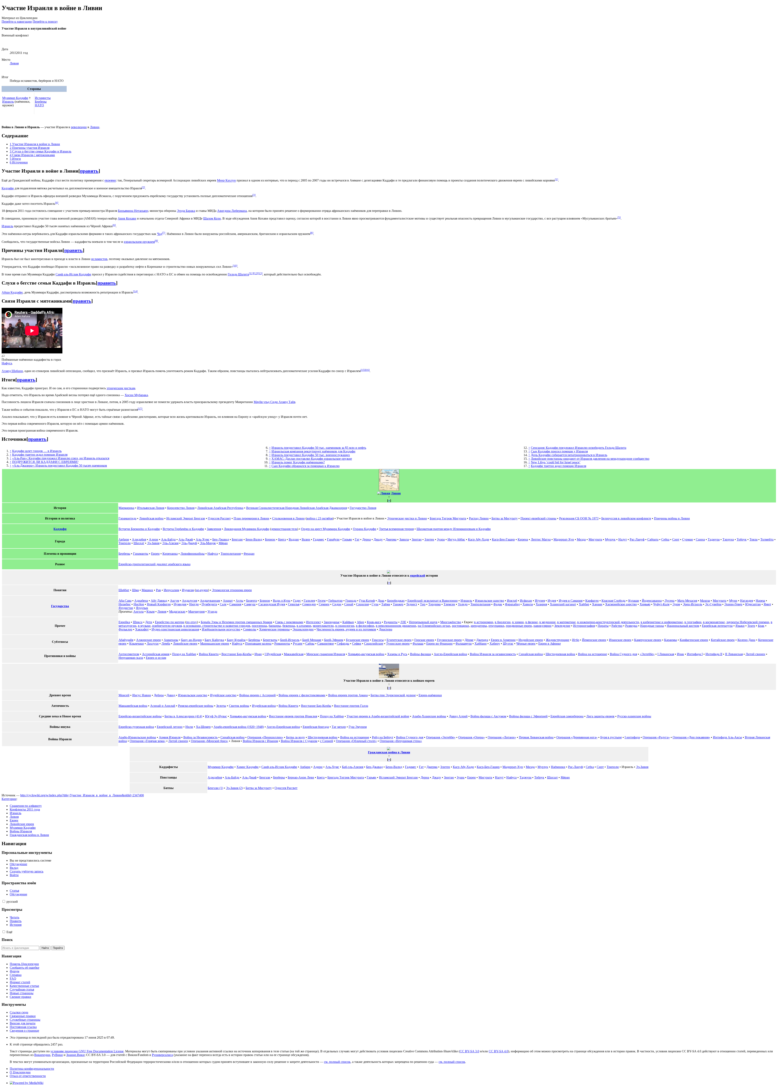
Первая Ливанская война (536, 737)
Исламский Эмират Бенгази (185, 518)
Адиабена (141, 600)
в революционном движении (396, 625)
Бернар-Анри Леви (301, 777)
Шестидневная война (560, 654)
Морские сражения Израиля (325, 654)
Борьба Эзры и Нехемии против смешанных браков (236, 622)
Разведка (631, 625)
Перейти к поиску (45, 21)
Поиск (7, 940)
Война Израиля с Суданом (299, 741)
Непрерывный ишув (423, 622)
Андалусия (189, 600)
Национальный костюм (683, 625)
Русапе (297, 643)
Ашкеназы (171, 640)
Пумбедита (209, 604)
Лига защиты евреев (600, 716)
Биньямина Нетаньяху (133, 210)
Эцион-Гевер (733, 604)
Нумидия (180, 604)
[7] (163, 232)
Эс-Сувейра (713, 604)
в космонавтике (714, 622)
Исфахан (526, 600)
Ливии (94, 127)
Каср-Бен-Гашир (503, 539)
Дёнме (469, 640)
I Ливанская (665, 654)
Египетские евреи (399, 640)
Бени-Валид (254, 539)
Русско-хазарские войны (634, 716)
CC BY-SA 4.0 (498, 1051)
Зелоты (221, 705)
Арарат (228, 600)
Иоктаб (512, 600)
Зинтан (417, 539)
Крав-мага (374, 622)
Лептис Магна (541, 539)
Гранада (350, 600)
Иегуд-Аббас (456, 539)
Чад (159, 234)
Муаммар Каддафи (15, 98)
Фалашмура (463, 643)
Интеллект (313, 622)
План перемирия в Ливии (251, 518)
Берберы (41, 101)
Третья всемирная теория (396, 529)
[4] (56, 202)
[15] (363, 369)
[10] (235, 265)
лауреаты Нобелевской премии (747, 622)
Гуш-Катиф (367, 600)
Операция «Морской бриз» (209, 741)
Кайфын (348, 622)
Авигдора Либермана (232, 210)
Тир (422, 604)
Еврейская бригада (316, 727)
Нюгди (194, 604)
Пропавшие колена (258, 643)
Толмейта (767, 539)
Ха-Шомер (203, 727)
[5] (619, 217)
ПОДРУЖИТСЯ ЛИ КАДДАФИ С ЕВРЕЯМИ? (45, 462)
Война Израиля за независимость (493, 654)
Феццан (249, 553)
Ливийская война (151, 518)
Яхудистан (126, 608)
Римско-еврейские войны (195, 705)
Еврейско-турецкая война (136, 727)
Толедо (463, 604)
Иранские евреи (620, 640)
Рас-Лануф (637, 539)
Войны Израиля (21, 831)
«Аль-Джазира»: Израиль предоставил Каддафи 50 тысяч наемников (59, 465)
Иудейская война (264, 705)
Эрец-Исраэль (692, 604)
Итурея (540, 600)
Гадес (297, 600)
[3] (253, 194)
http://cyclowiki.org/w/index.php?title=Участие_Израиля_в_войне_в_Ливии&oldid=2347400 (82, 795)
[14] (135, 291)
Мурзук (610, 539)
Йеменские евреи (594, 640)
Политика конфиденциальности (32, 1068)
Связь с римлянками (289, 622)
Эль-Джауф (189, 543)
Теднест (411, 604)
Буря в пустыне (611, 737)
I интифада (632, 737)
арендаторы (479, 625)
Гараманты (140, 553)
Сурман (687, 539)
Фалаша (418, 643)
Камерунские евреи (647, 640)
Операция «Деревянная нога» (576, 737)
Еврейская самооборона (567, 716)
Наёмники (558, 767)
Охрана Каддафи (364, 529)
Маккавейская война (133, 705)
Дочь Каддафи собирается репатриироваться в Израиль (569, 455)
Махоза (705, 600)
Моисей (124, 695)
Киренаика (170, 553)
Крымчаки (136, 643)
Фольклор (125, 629)
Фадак (497, 604)
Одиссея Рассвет (219, 518)
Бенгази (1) (215, 788)
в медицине (547, 622)
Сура (375, 604)
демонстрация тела (284, 529)
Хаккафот (142, 629)
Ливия (14, 63)
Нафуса (7, 363)
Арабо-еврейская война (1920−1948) (239, 727)
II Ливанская (734, 654)
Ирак (680, 654)
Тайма (385, 604)
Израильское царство (489, 600)
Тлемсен (449, 604)
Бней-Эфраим (333, 640)
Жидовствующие (557, 640)
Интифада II (713, 654)
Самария (235, 604)
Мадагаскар (177, 611)
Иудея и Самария (570, 600)
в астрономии (483, 622)
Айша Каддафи (12, 292)
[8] (311, 232)
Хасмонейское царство (621, 604)
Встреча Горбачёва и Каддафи (183, 529)
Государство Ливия (363, 508)
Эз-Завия (153, 543)
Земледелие (562, 625)
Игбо (575, 640)
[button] (3, 901)
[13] (260, 273)
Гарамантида (127, 518)
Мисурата (595, 539)
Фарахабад (512, 604)
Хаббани (480, 643)
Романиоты (282, 643)
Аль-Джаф (185, 539)
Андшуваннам (210, 600)
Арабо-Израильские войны (137, 737)
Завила (404, 539)
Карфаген (592, 600)
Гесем (322, 600)
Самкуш (249, 604)
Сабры (309, 643)
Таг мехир (339, 727)
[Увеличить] (3, 356)
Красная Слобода (613, 600)
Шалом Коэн (212, 218)
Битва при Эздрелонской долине (393, 695)
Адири (153, 539)
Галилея (309, 600)
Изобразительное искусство (221, 629)
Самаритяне (325, 643)
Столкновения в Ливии (288, 518)
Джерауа (482, 640)
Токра (753, 539)
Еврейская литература (717, 625)
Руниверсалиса (162, 1055)
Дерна (366, 539)
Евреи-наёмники (430, 695)
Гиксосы (378, 640)
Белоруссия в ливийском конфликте (626, 518)
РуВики (57, 1055)
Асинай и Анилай (162, 705)
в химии (518, 622)
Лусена (669, 600)
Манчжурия (196, 611)
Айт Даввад (159, 600)
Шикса (137, 622)
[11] (251, 273)
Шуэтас (508, 643)
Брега (282, 539)
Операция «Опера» (471, 737)
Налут (622, 539)
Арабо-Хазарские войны (429, 716)
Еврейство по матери (169, 622)
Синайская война (531, 654)
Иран (258, 654)
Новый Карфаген (159, 604)
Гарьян (347, 539)
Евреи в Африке (549, 643)
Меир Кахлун (226, 180)
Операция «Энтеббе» (440, 737)
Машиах (147, 590)
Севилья (293, 604)
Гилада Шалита (238, 274)
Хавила (528, 604)
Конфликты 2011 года (25, 809)
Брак (761, 625)
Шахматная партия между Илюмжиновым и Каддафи (454, 529)
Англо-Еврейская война (450, 654)
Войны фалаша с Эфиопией (528, 716)
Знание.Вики (75, 1055)
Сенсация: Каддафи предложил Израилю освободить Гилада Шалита (578, 447)
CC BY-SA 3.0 (469, 1051)
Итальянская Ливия (150, 508)
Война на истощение (592, 654)
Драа (381, 600)
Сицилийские (373, 643)
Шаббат (124, 590)
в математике (566, 622)
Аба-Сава (125, 600)
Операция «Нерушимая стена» (401, 741)
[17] (140, 408)
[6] (114, 225)
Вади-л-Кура (281, 600)
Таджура (714, 539)
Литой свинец (755, 654)
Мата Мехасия (687, 600)
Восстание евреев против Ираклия (293, 716)
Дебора (159, 695)
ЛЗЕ (403, 622)
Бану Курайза (236, 640)
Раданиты (391, 622)
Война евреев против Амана (348, 695)
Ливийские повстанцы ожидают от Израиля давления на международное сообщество (590, 458)
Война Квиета (209, 654)
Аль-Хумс (202, 539)
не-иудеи (202, 590)
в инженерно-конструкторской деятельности (608, 622)
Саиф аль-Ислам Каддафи (73, 274)
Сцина (700, 539)
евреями (110, 180)
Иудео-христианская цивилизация (175, 629)
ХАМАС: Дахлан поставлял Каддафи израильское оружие (311, 458)
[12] (255, 273)
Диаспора (385, 629)
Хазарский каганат (563, 604)
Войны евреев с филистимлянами (302, 695)
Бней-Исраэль (289, 640)
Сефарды (343, 643)
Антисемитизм (129, 654)
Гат (357, 539)
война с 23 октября (320, 518)
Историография (584, 625)
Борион (270, 539)
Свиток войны (239, 705)
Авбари (124, 539)
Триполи (125, 543)
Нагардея (746, 600)
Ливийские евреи (185, 643)
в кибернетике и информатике (662, 622)
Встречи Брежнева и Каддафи (139, 529)
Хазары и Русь (397, 654)
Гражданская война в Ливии (389, 752)
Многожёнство (450, 622)
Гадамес (318, 539)
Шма (135, 590)
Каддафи (8, 188)
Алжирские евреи (148, 640)
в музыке (144, 625)
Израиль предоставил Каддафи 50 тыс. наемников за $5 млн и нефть (318, 447)
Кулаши (633, 600)
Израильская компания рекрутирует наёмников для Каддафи (313, 451)
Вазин (306, 539)
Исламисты (43, 98)
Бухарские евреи (357, 640)
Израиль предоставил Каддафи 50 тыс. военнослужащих (310, 455)
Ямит (767, 604)
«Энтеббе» (647, 654)
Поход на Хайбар (184, 654)
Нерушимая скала (131, 657)
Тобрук (742, 539)
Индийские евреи (530, 640)
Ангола (138, 611)
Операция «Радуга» (656, 737)
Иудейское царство (223, 695)
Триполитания (231, 553)
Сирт (675, 539)
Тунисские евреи (398, 643)
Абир (360, 622)
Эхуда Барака (186, 210)
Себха (665, 539)
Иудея (552, 600)
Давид (171, 695)
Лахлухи (153, 643)
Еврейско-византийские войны (140, 716)
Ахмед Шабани (12, 371)
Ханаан (597, 604)
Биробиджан (396, 600)
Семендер (309, 604)
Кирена (523, 539)
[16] (367, 369)
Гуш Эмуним (358, 727)
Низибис (125, 604)
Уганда (212, 611)
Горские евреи (424, 640)
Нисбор (139, 604)
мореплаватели (323, 625)
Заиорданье (332, 622)
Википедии (42, 1055)
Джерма (391, 539)
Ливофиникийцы (193, 553)
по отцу (191, 622)
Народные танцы (652, 625)
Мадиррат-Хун (564, 539)
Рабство (616, 625)
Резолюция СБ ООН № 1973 (578, 518)
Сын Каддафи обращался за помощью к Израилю (305, 466)
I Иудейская (273, 654)
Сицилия (362, 604)
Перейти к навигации (17, 21)
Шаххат (139, 543)
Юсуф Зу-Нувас (216, 716)
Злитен (429, 539)
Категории (9, 799)
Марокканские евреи (214, 643)
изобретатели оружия (167, 625)
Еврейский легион (170, 727)
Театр (751, 625)
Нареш (760, 600)
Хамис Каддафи (247, 767)
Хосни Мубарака (136, 395)
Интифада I (695, 654)
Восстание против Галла (351, 705)
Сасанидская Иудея (271, 604)
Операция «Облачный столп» (356, 741)
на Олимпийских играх (434, 625)
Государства (60, 606)
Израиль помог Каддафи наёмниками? (298, 462)
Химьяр (645, 604)
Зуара (441, 539)
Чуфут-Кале (661, 604)
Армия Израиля (170, 737)
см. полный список (337, 1061)
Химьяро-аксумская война (366, 654)
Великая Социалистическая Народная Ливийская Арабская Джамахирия (296, 508)
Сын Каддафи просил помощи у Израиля (559, 451)
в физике (531, 622)
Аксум (174, 600)
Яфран (223, 543)
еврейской (417, 575)
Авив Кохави (127, 218)
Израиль (8, 101)
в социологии (344, 625)
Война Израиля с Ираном (260, 741)
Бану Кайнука (214, 640)
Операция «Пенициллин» (265, 737)
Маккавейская (294, 654)
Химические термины (274, 629)
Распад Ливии (479, 518)
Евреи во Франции (439, 643)
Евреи (155, 553)
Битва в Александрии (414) (183, 716)
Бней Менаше (311, 640)
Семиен (324, 604)
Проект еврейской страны (538, 518)
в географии (692, 622)
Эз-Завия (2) (234, 788)
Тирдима (434, 604)
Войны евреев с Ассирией (257, 695)
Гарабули (333, 539)
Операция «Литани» (502, 737)
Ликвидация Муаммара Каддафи (246, 529)
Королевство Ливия (180, 508)
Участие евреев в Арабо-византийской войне (378, 716)
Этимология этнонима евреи (232, 590)
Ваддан (294, 539)
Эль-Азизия (170, 543)
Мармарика (126, 508)
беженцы (288, 625)
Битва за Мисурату (505, 518)
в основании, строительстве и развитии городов (216, 625)
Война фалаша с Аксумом (488, 716)
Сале (223, 604)
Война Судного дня (623, 654)
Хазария (541, 604)
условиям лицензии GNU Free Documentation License (87, 1051)
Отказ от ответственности (28, 1076)
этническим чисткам (121, 388)
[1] (556, 179)
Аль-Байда (168, 539)
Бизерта (251, 600)
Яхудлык (142, 608)
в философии (365, 625)
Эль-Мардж (208, 543)
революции (79, 127)
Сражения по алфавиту (26, 805)
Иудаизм (188, 590)
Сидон (336, 604)
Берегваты (270, 640)
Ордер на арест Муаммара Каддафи (325, 529)
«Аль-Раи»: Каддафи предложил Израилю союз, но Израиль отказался (60, 458)
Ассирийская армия (155, 654)
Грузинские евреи (449, 640)
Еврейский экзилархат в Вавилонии (432, 600)
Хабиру (494, 643)
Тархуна (728, 539)
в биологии (503, 622)
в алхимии (304, 625)
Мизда (581, 539)
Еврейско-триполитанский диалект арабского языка (154, 564)
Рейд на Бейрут (382, 737)
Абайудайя (126, 640)
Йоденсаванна (652, 600)
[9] (156, 240)
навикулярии (542, 625)
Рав (158, 590)
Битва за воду (295, 737)
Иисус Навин (141, 695)
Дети (148, 622)
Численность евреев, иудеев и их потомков (346, 629)
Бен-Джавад (220, 539)
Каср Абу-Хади (478, 539)
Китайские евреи (723, 640)
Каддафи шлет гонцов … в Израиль (37, 451)
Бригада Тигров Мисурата (448, 518)
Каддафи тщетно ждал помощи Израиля (39, 454)
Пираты (603, 625)
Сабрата (652, 539)
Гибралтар (335, 600)
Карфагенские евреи (694, 640)
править (89, 171)
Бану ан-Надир (191, 640)
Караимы (670, 640)
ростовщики (460, 625)
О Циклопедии (20, 1072)
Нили (189, 727)
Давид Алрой (458, 716)
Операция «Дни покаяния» (691, 737)
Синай (348, 604)
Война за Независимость (200, 737)
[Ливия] (383, 493)
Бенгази (237, 539)
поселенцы (259, 625)
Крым (150, 611)
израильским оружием (139, 241)
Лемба (165, 643)
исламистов (99, 259)
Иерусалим (171, 590)
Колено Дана (746, 640)
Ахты (239, 600)
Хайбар (584, 604)
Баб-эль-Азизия (352, 767)
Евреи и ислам (156, 657)
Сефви (356, 643)
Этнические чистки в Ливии (407, 518)
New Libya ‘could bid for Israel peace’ (555, 462)
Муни (733, 600)
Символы (249, 629)
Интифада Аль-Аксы (727, 737)
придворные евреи (519, 625)
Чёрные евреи (525, 643)
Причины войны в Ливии (672, 518)
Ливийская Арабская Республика (220, 508)
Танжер (398, 604)
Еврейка (124, 622)
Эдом (676, 604)
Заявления (214, 529)
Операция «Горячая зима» (148, 741)
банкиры (275, 625)
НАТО (39, 105)
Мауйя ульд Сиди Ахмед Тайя (274, 402)
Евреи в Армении (503, 640)
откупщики (496, 625)
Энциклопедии (303, 629)
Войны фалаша (420, 654)
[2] (143, 187)
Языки (740, 625)
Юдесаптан (753, 604)
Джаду (378, 539)
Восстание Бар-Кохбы (236, 654)
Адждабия (139, 539)
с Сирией (326, 741)
